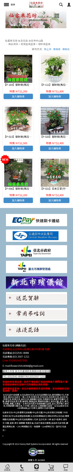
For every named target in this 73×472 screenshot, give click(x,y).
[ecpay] (36, 219)
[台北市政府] (36, 250)
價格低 (66, 49)
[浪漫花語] (36, 330)
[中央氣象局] (36, 235)
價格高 (57, 49)
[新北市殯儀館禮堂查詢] (36, 282)
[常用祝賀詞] (36, 297)
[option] (36, 18)
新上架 (48, 49)
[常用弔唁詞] (36, 313)
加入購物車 (18, 96)
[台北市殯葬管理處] (36, 266)
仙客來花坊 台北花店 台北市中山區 (24, 40)
